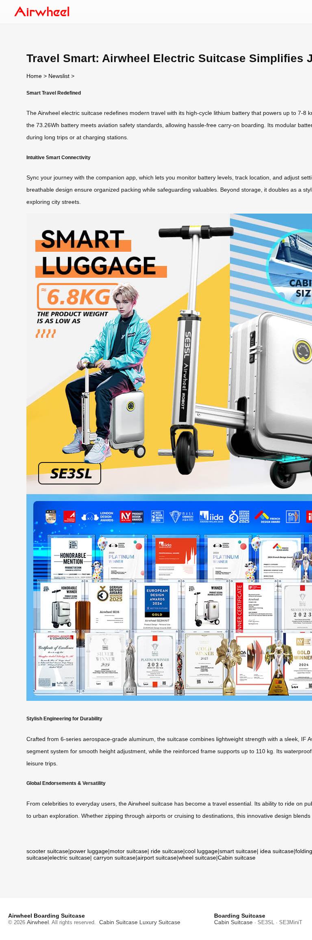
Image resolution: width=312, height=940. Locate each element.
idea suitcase (277, 851)
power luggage (89, 851)
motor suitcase (128, 851)
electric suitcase (69, 857)
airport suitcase (157, 857)
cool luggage (201, 851)
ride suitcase (167, 851)
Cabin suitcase (237, 857)
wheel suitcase (197, 857)
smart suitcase (238, 851)
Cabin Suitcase (118, 922)
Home (34, 76)
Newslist (58, 76)
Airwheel (38, 922)
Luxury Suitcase (159, 922)
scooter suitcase (47, 851)
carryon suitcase (114, 857)
